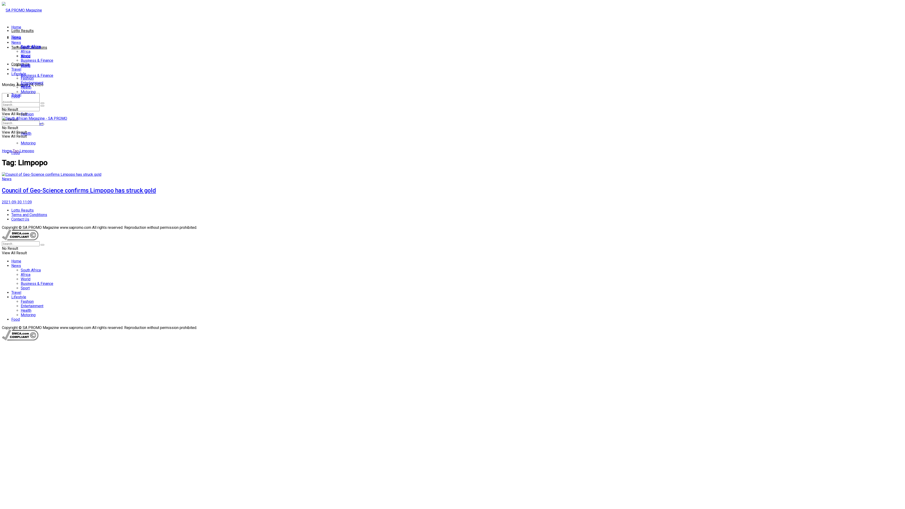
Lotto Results (22, 31)
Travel (16, 69)
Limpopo (27, 151)
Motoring (28, 143)
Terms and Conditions (29, 215)
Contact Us (20, 64)
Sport (25, 65)
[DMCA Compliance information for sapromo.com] (20, 239)
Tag (16, 151)
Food (15, 96)
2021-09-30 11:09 (17, 202)
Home (16, 27)
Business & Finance (37, 75)
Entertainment (32, 83)
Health (26, 87)
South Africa (31, 47)
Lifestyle (18, 74)
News (16, 42)
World (25, 56)
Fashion (27, 114)
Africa (25, 51)
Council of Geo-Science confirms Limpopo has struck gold (79, 190)
